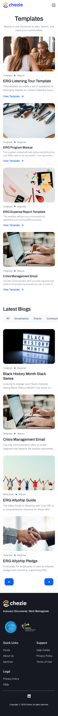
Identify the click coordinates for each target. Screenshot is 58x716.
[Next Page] (48, 581)
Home (6, 650)
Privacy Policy (45, 655)
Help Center (43, 650)
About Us (8, 655)
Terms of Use (44, 661)
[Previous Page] (9, 581)
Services (8, 661)
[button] (53, 5)
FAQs (6, 684)
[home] (13, 5)
